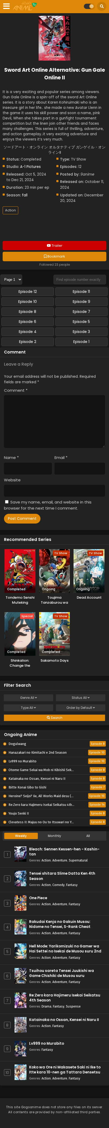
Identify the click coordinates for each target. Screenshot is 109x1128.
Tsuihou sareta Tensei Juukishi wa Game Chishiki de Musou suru (61, 973)
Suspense (73, 1006)
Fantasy (72, 885)
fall (25, 195)
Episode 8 (27, 311)
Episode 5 (81, 321)
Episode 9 (81, 301)
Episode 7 (81, 311)
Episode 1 (81, 341)
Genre (27, 697)
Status (79, 697)
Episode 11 (81, 291)
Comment (16, 390)
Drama (46, 1006)
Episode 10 (27, 301)
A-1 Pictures (30, 166)
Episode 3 (81, 331)
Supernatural (78, 860)
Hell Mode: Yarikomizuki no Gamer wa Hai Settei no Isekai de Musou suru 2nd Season (65, 951)
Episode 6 (27, 321)
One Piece (38, 898)
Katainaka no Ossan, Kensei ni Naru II (64, 1019)
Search (56, 717)
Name (11, 457)
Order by (79, 707)
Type (27, 707)
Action (10, 210)
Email (60, 457)
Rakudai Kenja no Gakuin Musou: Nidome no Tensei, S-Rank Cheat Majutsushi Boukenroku (59, 926)
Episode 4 (28, 331)
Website (12, 480)
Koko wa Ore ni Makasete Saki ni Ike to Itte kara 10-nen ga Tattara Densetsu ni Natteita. (67, 1072)
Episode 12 (28, 291)
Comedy (58, 885)
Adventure (59, 860)
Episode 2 (27, 341)
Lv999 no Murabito (46, 1043)
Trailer (56, 245)
